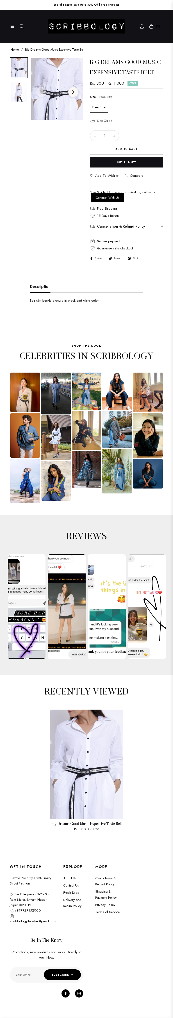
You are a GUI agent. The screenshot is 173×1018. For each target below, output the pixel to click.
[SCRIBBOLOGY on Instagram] (79, 993)
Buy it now (126, 162)
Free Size (99, 107)
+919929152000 (27, 910)
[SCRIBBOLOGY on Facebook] (65, 993)
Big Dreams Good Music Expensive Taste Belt (86, 824)
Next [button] (73, 92)
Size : (101, 97)
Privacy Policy (105, 904)
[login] (142, 26)
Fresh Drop (71, 892)
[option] (57, 89)
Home (15, 49)
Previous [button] (41, 92)
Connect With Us (107, 197)
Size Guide (104, 120)
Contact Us (71, 885)
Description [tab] (40, 287)
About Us (70, 878)
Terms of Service (107, 911)
